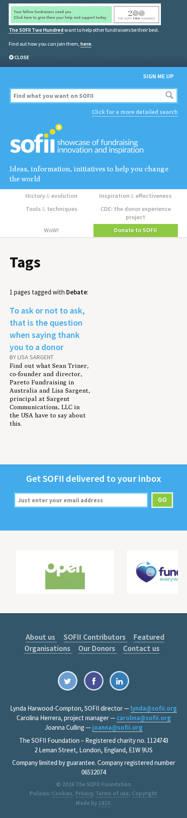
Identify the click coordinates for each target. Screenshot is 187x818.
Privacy (84, 793)
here (85, 43)
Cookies (62, 793)
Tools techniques (51, 209)
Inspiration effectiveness (135, 196)
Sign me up (158, 76)
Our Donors (97, 648)
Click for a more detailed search (135, 112)
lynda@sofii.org (153, 708)
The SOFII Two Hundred (36, 30)
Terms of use (112, 793)
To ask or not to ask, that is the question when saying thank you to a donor (47, 328)
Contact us (141, 648)
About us (41, 637)
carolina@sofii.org (144, 718)
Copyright (144, 793)
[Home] (94, 139)
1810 (104, 803)
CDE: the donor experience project (135, 213)
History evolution (51, 196)
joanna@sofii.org (117, 727)
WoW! (51, 230)
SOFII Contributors (95, 637)
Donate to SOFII (135, 230)
